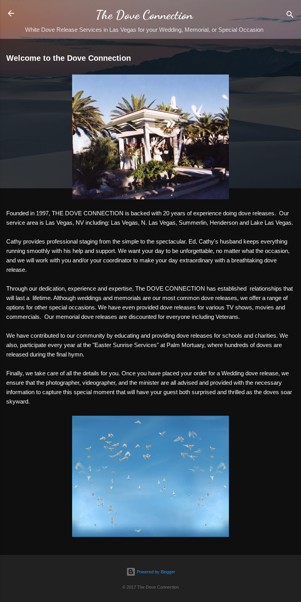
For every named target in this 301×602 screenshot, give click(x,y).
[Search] (290, 16)
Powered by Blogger (155, 571)
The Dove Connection (144, 14)
